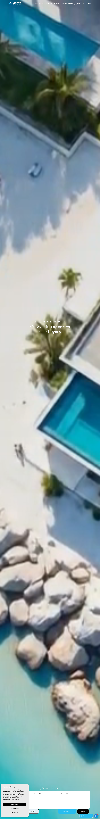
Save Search (66, 811)
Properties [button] (42, 3)
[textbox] (50, 793)
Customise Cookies (15, 808)
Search (82, 811)
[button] (96, 816)
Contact (64, 3)
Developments (50, 3)
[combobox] (50, 793)
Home (36, 3)
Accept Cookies (14, 804)
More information (7, 801)
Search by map (29, 811)
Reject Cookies (14, 812)
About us (58, 3)
